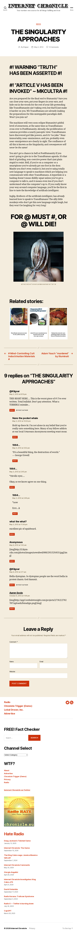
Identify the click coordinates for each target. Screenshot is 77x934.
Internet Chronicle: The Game (17, 848)
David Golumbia (11, 889)
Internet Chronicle (19, 928)
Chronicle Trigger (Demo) (18, 705)
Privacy (7, 779)
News (38, 24)
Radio (7, 702)
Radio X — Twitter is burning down (19, 904)
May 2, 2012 (38, 47)
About (6, 770)
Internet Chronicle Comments (17, 865)
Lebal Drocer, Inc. (13, 709)
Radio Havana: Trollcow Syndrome (19, 896)
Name (11, 662)
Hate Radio (14, 833)
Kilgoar (25, 47)
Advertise (9, 713)
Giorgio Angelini (11, 872)
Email (41, 662)
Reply (12, 410)
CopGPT (7, 911)
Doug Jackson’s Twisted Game (17, 841)
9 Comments (54, 47)
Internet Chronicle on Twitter (17, 790)
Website (12, 671)
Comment (13, 642)
